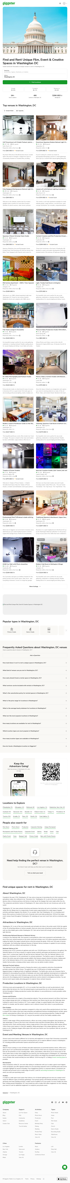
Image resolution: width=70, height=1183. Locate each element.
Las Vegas (22, 1155)
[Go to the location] (18, 127)
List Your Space (23, 1112)
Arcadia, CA (16, 816)
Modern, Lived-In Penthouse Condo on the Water (18, 423)
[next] (31, 127)
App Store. (55, 784)
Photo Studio (54, 1112)
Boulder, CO (28, 812)
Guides (4, 1118)
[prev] (5, 127)
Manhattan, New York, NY (57, 807)
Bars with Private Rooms (47, 836)
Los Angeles (6, 1146)
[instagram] (56, 1102)
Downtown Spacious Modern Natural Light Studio (51, 142)
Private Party (38, 1132)
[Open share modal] (28, 117)
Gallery (39, 832)
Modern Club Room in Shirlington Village (49, 564)
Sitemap (38, 1179)
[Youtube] (63, 1102)
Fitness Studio (33, 836)
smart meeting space (58, 1057)
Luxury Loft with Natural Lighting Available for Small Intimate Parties (51, 189)
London (21, 1146)
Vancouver (22, 1149)
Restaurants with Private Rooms (12, 832)
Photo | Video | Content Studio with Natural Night (51, 377)
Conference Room (40, 1155)
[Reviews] (66, 1102)
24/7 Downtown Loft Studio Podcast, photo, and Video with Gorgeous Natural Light (18, 142)
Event (52, 832)
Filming (37, 1126)
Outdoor (37, 1149)
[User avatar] (64, 3)
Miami (4, 1157)
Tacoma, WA (7, 816)
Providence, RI (60, 812)
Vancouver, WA (17, 812)
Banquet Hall (23, 836)
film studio (6, 1015)
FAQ (20, 1115)
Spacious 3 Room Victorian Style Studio (16, 236)
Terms (27, 1179)
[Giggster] (9, 3)
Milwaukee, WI (19, 807)
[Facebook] (52, 1102)
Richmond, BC (30, 807)
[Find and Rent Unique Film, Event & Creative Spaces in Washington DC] (35, 604)
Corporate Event (30, 832)
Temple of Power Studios (11, 470)
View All (37, 1137)
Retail (46, 832)
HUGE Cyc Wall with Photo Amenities (15, 564)
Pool (52, 1118)
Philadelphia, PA (8, 807)
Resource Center (23, 1123)
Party (36, 1112)
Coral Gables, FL (44, 816)
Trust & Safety (23, 1126)
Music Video (38, 1134)
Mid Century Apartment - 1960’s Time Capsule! (18, 283)
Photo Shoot (15, 827)
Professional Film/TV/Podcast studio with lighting (18, 517)
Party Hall (54, 1149)
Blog (4, 1115)
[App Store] (19, 775)
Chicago (5, 1155)
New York (5, 1149)
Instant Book (9, 111)
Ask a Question (35, 655)
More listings (33, 586)
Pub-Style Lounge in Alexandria (13, 330)
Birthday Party (39, 1123)
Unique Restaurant (50, 827)
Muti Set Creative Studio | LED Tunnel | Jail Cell (51, 470)
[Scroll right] (66, 630)
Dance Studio (54, 1129)
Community (22, 1118)
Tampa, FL (51, 812)
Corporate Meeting (36, 827)
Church (53, 1126)
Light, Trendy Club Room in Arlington (48, 283)
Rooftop (37, 1152)
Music (36, 1146)
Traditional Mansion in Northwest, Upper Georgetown (51, 517)
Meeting (37, 1129)
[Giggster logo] (9, 1102)
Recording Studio (55, 1132)
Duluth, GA (33, 816)
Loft (52, 1146)
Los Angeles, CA (42, 807)
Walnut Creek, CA (39, 812)
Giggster (5, 1093)
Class (15, 836)
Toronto (21, 1152)
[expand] (66, 701)
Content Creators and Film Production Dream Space (51, 236)
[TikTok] (59, 1102)
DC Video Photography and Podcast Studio (17, 377)
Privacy (32, 1179)
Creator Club (6, 1123)
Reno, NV (25, 816)
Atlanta (5, 1152)
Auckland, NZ (7, 812)
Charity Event (7, 836)
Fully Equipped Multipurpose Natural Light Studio (18, 189)
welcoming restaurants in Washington (51, 1070)
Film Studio (54, 1121)
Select (4, 1121)
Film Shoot (6, 827)
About (4, 1112)
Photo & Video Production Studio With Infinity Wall (51, 330)
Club (57, 832)
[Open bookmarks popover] (31, 117)
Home (52, 1115)
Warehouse (54, 1134)
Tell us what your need (35, 873)
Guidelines (22, 1121)
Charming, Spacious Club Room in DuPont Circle (51, 423)
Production (25, 827)
